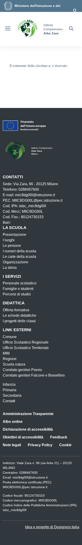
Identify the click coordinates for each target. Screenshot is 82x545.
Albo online (13, 422)
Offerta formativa (16, 310)
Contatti (9, 401)
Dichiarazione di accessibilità (28, 429)
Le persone (12, 246)
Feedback (58, 437)
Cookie (65, 445)
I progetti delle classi (19, 321)
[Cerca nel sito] (71, 29)
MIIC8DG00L (47, 500)
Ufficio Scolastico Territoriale (26, 348)
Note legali (12, 445)
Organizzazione (15, 262)
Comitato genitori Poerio (22, 370)
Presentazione (14, 235)
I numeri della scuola (19, 251)
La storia (10, 268)
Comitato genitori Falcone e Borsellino (34, 375)
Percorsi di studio (17, 294)
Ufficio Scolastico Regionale (26, 342)
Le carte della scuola (19, 257)
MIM (6, 353)
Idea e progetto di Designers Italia (52, 527)
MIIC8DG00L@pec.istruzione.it (25, 487)
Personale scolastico (19, 283)
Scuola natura (14, 364)
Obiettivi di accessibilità (23, 437)
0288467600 (28, 472)
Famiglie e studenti (18, 289)
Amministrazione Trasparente (28, 414)
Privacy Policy (40, 445)
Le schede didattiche (19, 315)
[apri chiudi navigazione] (7, 29)
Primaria (9, 390)
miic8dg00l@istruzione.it (30, 477)
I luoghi (9, 240)
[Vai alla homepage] (27, 29)
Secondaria (12, 395)
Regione (10, 359)
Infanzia (9, 384)
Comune (10, 337)
